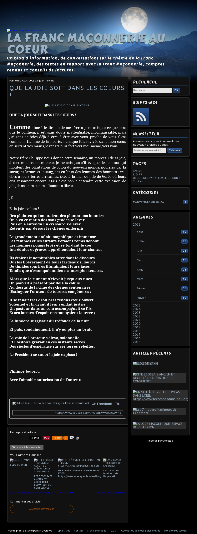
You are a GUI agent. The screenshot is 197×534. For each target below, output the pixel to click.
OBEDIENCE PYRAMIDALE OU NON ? (156, 178)
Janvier (141, 298)
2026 (137, 224)
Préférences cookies (176, 530)
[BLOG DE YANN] (146, 363)
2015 (137, 342)
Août (140, 232)
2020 (137, 324)
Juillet (141, 241)
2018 (137, 331)
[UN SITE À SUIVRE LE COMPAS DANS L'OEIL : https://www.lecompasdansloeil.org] (161, 399)
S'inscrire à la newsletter (27, 447)
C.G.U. (114, 530)
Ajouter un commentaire (41, 509)
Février (141, 288)
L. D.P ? (137, 174)
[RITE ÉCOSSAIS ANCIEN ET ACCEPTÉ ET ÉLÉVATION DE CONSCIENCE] (160, 381)
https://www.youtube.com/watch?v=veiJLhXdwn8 (88, 412)
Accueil (138, 171)
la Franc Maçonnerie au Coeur (86, 43)
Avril (140, 269)
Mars (140, 279)
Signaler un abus (97, 530)
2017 (137, 334)
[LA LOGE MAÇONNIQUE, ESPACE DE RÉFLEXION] (160, 427)
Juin (139, 250)
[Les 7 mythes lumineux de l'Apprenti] (160, 413)
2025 (137, 305)
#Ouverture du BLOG (148, 202)
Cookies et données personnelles (140, 530)
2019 (137, 327)
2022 (137, 316)
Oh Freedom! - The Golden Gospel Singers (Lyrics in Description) (107, 404)
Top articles (63, 530)
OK (176, 90)
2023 (137, 313)
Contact (138, 181)
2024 (137, 309)
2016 (137, 338)
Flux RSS (141, 116)
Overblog (167, 440)
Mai (139, 260)
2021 (137, 320)
